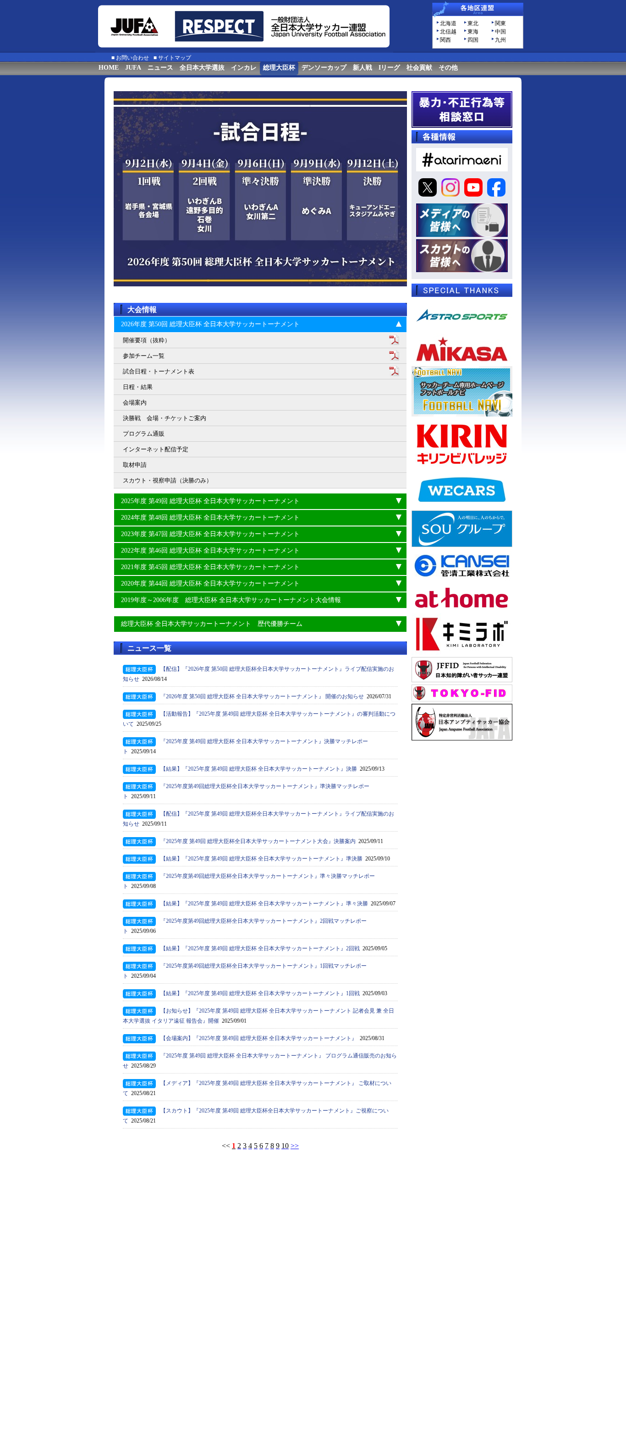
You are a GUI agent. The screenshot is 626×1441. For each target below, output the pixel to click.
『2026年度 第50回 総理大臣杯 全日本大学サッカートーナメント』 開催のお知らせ (262, 696)
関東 (500, 23)
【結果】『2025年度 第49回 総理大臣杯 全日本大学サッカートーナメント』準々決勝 (264, 903)
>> (295, 1146)
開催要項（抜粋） (146, 340)
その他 (448, 67)
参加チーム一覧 (144, 355)
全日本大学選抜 (202, 67)
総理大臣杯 (279, 67)
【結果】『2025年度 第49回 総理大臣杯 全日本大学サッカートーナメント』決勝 (258, 769)
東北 (472, 23)
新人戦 (362, 67)
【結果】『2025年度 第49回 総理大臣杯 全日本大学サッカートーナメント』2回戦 (260, 948)
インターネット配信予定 (155, 449)
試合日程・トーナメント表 (158, 371)
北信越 (448, 31)
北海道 (448, 23)
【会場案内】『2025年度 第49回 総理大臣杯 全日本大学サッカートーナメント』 (258, 1038)
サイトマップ (174, 58)
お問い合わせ (132, 58)
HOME (109, 67)
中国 (500, 31)
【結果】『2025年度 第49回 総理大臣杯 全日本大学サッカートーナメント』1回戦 (260, 993)
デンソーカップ (324, 67)
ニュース (160, 67)
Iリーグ (389, 67)
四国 (472, 40)
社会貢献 (419, 67)
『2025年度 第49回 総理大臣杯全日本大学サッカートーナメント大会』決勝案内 (258, 841)
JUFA (133, 67)
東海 (472, 31)
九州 (500, 40)
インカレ (244, 67)
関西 (445, 40)
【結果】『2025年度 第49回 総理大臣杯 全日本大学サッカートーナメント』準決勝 (261, 858)
